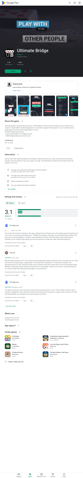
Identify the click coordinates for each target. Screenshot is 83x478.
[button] (10, 106)
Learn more (16, 90)
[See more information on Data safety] (17, 154)
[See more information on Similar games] (19, 332)
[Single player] (19, 148)
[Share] (25, 71)
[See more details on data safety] (11, 189)
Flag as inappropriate (14, 362)
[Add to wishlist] (30, 71)
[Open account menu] (79, 2)
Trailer (41, 29)
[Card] (8, 148)
